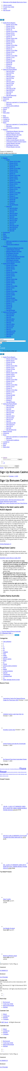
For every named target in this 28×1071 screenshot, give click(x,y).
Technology (6, 674)
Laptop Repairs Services (13, 143)
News (4, 660)
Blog (4, 111)
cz (3, 647)
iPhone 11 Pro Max (11, 55)
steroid (5, 673)
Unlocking (6, 99)
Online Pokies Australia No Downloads (14, 743)
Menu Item (6, 113)
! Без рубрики (7, 641)
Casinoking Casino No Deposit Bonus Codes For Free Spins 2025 (14, 699)
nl (3, 662)
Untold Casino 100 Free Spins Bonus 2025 (12, 500)
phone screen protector (10, 666)
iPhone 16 (9, 30)
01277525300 (4, 977)
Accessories (6, 232)
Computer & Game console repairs (16, 141)
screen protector (8, 671)
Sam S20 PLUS (10, 90)
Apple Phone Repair (9, 263)
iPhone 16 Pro (10, 26)
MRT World (4, 1022)
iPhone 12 (9, 54)
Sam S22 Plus (10, 78)
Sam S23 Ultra (10, 71)
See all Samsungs (11, 95)
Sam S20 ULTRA (10, 88)
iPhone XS (9, 64)
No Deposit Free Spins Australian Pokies (15, 759)
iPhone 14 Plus (10, 42)
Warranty (9, 104)
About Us (6, 117)
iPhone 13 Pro (10, 47)
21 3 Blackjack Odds (6, 633)
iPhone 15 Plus (10, 35)
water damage (3, 774)
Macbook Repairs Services (13, 135)
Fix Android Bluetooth (14, 768)
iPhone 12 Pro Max (11, 50)
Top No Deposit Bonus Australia (10, 631)
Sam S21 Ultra (10, 81)
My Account (7, 10)
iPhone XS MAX (10, 61)
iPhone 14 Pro (10, 40)
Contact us (6, 107)
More (4, 100)
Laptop (5, 657)
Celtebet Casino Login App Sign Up (13, 714)
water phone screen (4, 775)
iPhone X (8, 66)
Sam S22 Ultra (10, 76)
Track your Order (8, 1004)
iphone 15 (9, 36)
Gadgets (5, 652)
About (5, 109)
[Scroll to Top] (0, 1070)
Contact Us (6, 119)
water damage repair (22, 774)
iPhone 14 (9, 43)
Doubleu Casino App (9, 730)
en (4, 650)
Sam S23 (8, 74)
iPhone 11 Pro (10, 57)
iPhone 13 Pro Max (11, 45)
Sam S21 (8, 87)
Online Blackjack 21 (5, 544)
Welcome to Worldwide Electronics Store (15, 2)
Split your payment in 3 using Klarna (16, 102)
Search (5, 457)
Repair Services (7, 97)
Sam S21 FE (9, 85)
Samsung (9, 206)
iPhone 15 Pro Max (11, 31)
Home (2, 468)
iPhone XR (9, 62)
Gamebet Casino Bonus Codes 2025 (10, 558)
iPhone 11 (9, 59)
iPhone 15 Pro (10, 33)
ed (4, 648)
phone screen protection (12, 772)
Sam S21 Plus (10, 83)
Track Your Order (9, 7)
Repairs (5, 129)
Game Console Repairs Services (15, 140)
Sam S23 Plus (10, 73)
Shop (5, 8)
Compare (5, 1019)
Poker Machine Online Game (8, 501)
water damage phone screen (11, 679)
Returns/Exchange (8, 1005)
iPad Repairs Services (12, 136)
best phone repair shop (5, 768)
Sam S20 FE (9, 92)
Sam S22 (8, 80)
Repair (5, 669)
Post (4, 667)
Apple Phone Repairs (9, 23)
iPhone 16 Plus (10, 28)
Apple (8, 160)
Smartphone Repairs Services (14, 131)
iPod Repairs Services (12, 145)
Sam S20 (8, 94)
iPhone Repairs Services (13, 147)
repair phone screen (22, 772)
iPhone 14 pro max (11, 38)
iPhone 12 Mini (10, 295)
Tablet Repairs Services (13, 133)
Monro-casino (7, 659)
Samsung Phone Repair (10, 69)
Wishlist (5, 1007)
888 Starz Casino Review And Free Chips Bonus (13, 503)
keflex (5, 655)
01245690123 (4, 970)
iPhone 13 (9, 49)
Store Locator (8, 5)
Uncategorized (7, 676)
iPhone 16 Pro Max (11, 24)
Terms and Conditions (12, 106)
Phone (5, 664)
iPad (4, 654)
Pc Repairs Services (11, 138)
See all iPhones (10, 68)
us (4, 678)
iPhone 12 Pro (10, 52)
